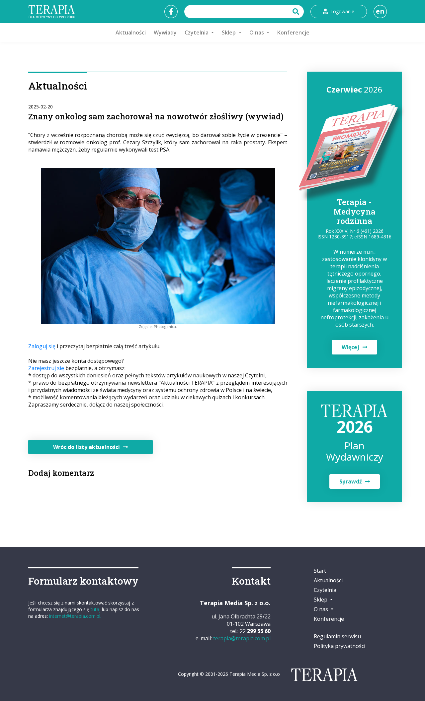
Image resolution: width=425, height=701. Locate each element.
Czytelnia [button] (197, 32)
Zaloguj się (41, 346)
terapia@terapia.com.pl (242, 638)
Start (320, 570)
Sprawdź (350, 481)
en (380, 11)
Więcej (350, 347)
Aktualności (131, 32)
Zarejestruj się (46, 368)
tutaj (96, 609)
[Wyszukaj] (296, 11)
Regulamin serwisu (337, 636)
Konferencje (293, 32)
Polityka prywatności (339, 646)
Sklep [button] (229, 32)
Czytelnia (325, 590)
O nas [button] (257, 32)
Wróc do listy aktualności (86, 447)
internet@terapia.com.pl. (75, 616)
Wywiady (165, 32)
